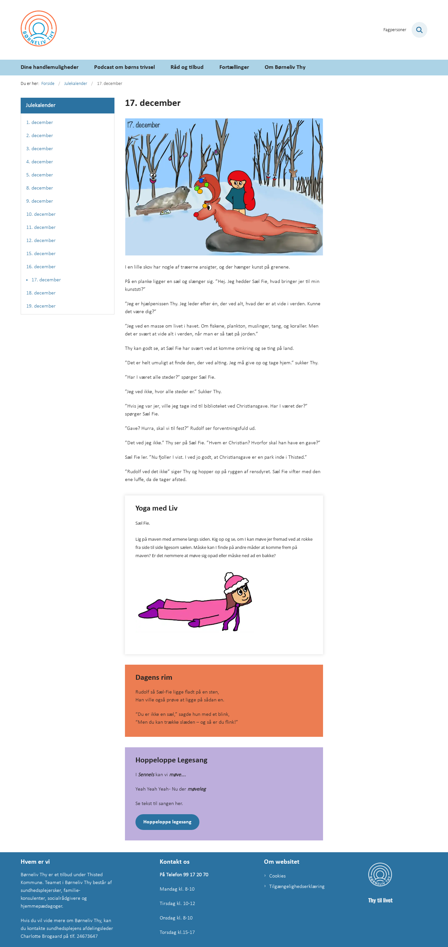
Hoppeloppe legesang (167, 822)
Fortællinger (234, 67)
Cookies (277, 876)
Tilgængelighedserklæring (296, 886)
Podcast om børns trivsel (124, 67)
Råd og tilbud (187, 67)
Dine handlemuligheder (49, 67)
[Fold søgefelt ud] (419, 30)
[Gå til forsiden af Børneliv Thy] (39, 29)
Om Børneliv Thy (285, 67)
